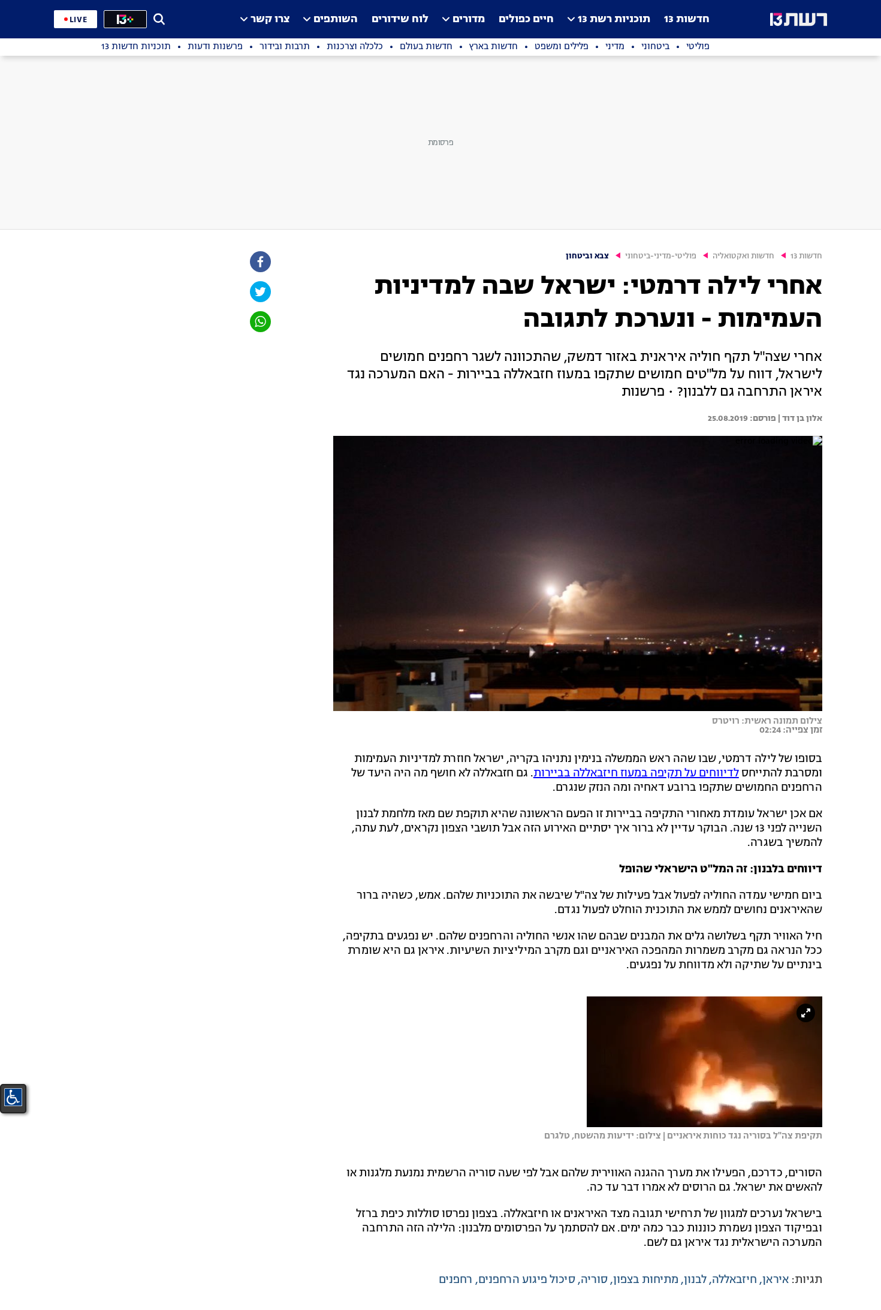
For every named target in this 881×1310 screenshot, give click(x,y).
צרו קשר (270, 19)
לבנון (695, 1280)
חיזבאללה (734, 1280)
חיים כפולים (526, 19)
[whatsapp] (259, 321)
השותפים (335, 19)
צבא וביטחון (587, 256)
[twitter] (259, 291)
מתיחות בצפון (645, 1280)
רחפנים (456, 1280)
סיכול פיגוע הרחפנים (526, 1280)
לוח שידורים (400, 19)
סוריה (594, 1280)
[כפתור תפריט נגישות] (13, 1097)
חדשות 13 (687, 19)
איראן (775, 1280)
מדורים (468, 19)
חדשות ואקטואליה (743, 256)
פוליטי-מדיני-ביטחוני (660, 256)
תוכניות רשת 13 (614, 19)
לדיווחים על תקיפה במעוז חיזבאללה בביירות (636, 773)
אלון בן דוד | (799, 418)
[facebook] (259, 261)
